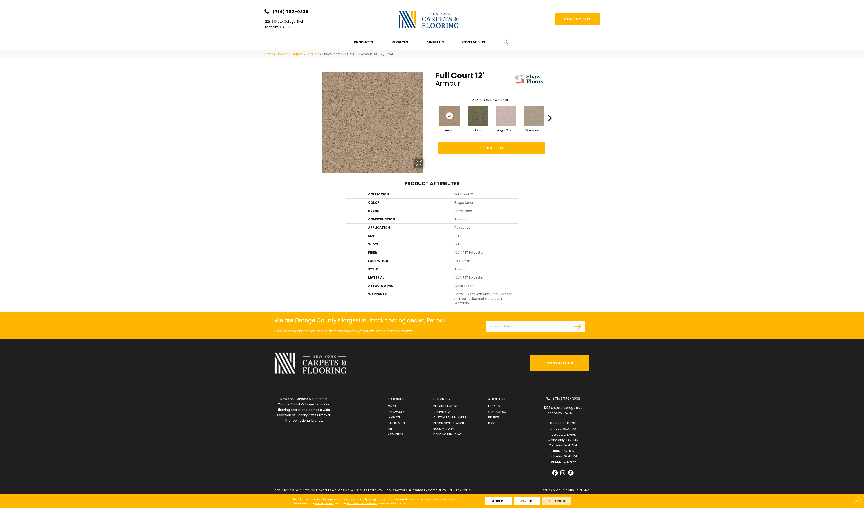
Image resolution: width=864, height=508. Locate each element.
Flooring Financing (447, 434)
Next (549, 111)
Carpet (297, 54)
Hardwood (396, 412)
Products (312, 54)
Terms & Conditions (558, 490)
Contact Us (473, 42)
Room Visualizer (445, 429)
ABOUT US (497, 398)
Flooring (282, 54)
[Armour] (449, 116)
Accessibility (436, 490)
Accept (498, 501)
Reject (527, 501)
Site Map (583, 490)
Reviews (494, 417)
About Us (435, 42)
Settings (556, 501)
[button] (507, 42)
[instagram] (562, 473)
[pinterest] (570, 473)
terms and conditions (362, 503)
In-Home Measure (445, 406)
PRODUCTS (363, 42)
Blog (491, 423)
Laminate (394, 417)
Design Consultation (448, 423)
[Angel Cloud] (506, 116)
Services (400, 42)
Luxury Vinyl (396, 423)
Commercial (442, 412)
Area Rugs (395, 434)
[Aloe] (477, 116)
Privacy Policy (461, 490)
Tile (390, 429)
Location (495, 406)
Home (268, 54)
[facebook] (554, 473)
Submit (578, 325)
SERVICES (441, 398)
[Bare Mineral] (534, 116)
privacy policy (324, 503)
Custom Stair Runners (449, 417)
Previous (433, 111)
